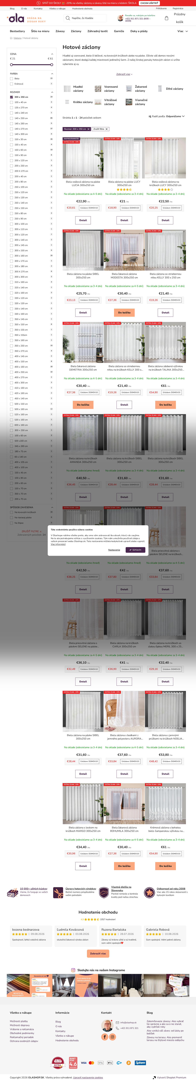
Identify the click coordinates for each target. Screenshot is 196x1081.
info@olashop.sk (128, 1022)
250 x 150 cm (33, 208)
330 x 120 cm (33, 298)
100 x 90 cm (33, 477)
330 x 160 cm (33, 313)
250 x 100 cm (33, 187)
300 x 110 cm (33, 229)
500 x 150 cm (33, 403)
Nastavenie (114, 549)
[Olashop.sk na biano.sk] (73, 1062)
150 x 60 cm (33, 149)
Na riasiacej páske (33, 517)
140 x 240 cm (33, 112)
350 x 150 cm (33, 324)
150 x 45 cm (33, 472)
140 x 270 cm (33, 128)
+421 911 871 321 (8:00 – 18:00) (137, 20)
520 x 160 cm (33, 414)
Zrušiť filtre (30, 531)
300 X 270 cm (33, 271)
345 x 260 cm (33, 446)
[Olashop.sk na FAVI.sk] (58, 1062)
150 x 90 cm (33, 155)
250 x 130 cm (33, 197)
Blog (12, 8)
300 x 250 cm (33, 97)
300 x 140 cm (33, 239)
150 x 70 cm (33, 488)
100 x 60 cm (33, 435)
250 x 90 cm (33, 218)
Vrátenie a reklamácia (22, 1029)
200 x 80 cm (33, 181)
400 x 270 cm (33, 377)
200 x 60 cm (33, 483)
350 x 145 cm (33, 319)
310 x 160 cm (33, 282)
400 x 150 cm (33, 361)
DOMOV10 (89, 208)
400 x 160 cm (33, 366)
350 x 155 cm (33, 329)
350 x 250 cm (33, 345)
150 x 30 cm (33, 139)
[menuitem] (17, 31)
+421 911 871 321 (129, 1028)
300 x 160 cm (33, 255)
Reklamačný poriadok (22, 1037)
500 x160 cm (33, 440)
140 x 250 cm (33, 118)
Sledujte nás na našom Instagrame (101, 970)
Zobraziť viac (123, 74)
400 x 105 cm (33, 462)
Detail (83, 220)
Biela (33, 78)
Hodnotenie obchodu (82, 8)
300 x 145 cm (33, 245)
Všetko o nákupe (57, 8)
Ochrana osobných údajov (24, 1041)
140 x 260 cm (33, 123)
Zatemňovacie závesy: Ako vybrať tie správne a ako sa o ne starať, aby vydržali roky (165, 1024)
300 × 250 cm (33, 430)
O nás (24, 8)
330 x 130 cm (33, 303)
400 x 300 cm (33, 382)
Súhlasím (136, 549)
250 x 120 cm (33, 192)
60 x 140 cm (33, 456)
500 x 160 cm (33, 409)
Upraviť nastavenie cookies (88, 1077)
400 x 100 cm (33, 467)
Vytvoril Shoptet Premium (171, 1077)
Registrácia (178, 8)
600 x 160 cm (33, 425)
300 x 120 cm (33, 234)
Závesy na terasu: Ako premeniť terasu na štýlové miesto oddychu (165, 1039)
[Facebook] (104, 1037)
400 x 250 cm (33, 372)
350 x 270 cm (33, 351)
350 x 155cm (33, 335)
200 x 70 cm (33, 499)
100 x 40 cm (33, 102)
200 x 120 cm (33, 160)
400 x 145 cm (33, 356)
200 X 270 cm (33, 171)
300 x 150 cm (33, 250)
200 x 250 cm (33, 165)
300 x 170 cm (33, 261)
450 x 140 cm (33, 398)
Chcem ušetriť (149, 3)
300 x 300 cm (33, 276)
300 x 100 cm (33, 223)
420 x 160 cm (33, 393)
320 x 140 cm (33, 287)
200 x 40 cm (33, 176)
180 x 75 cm (33, 451)
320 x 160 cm (33, 292)
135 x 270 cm (33, 107)
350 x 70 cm (33, 493)
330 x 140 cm (33, 308)
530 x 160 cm (33, 419)
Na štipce (33, 522)
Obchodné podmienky (22, 1033)
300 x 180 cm (33, 266)
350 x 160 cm (33, 340)
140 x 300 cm (33, 134)
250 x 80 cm (33, 213)
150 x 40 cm (33, 144)
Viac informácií (58, 544)
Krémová (33, 83)
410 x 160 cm (33, 388)
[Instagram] (112, 1037)
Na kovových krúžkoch (33, 512)
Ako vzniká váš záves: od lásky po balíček (165, 1032)
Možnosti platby (19, 1021)
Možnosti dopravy (20, 1025)
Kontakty (38, 8)
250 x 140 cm (33, 202)
